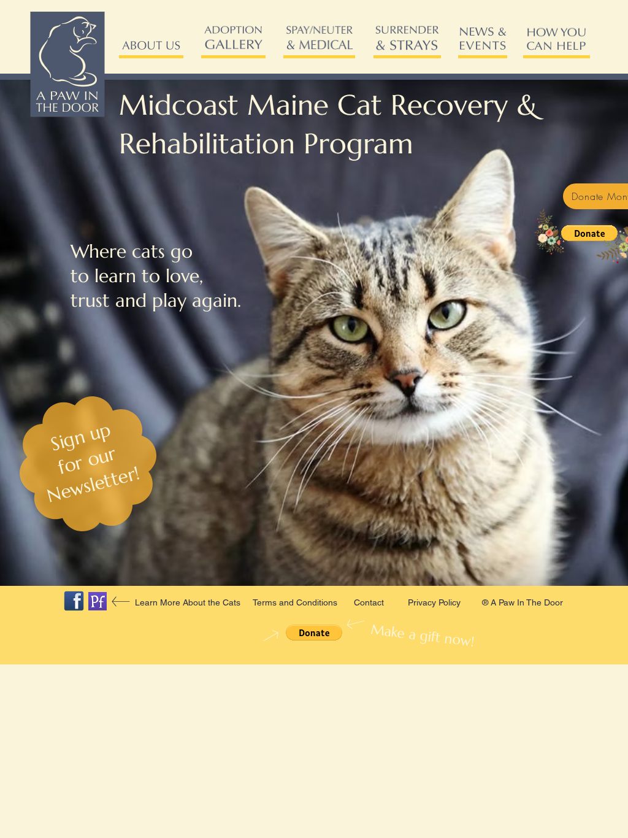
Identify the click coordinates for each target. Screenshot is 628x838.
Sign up (80, 436)
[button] (589, 233)
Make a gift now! (418, 635)
